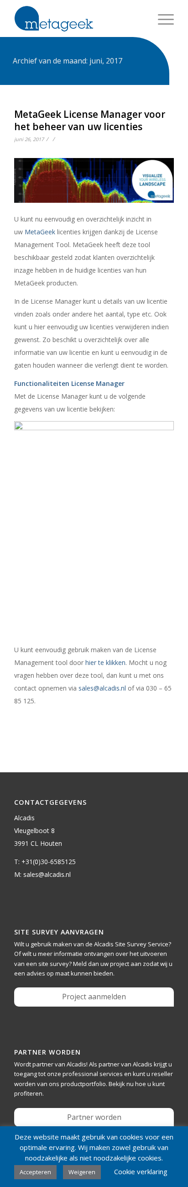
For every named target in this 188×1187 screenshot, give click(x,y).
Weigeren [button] (81, 1172)
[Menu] (161, 18)
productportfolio (83, 1084)
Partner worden (94, 1117)
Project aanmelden (94, 997)
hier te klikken (105, 662)
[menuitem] (161, 18)
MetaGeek (40, 231)
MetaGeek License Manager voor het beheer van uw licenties (89, 120)
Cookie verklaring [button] (140, 1171)
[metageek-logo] (78, 18)
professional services (93, 1074)
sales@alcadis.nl (102, 688)
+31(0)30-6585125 (48, 861)
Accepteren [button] (35, 1172)
